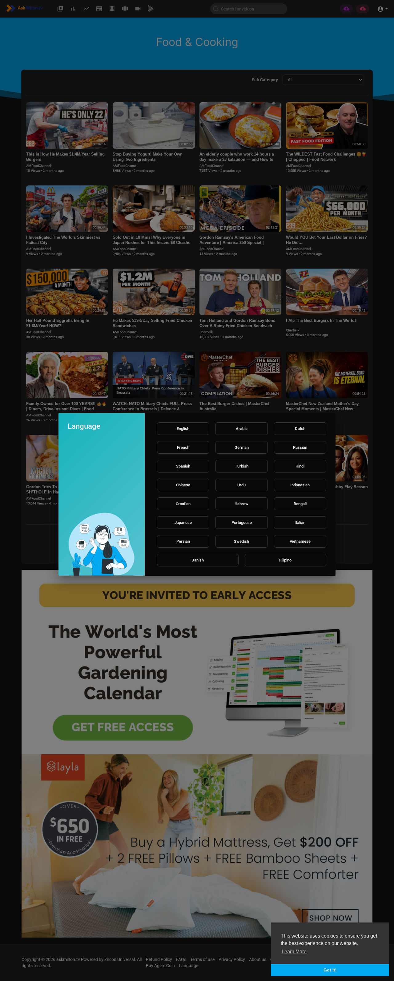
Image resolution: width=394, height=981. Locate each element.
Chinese (183, 485)
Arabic (241, 428)
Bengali (300, 503)
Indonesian (300, 485)
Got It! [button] (330, 969)
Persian (183, 541)
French (183, 447)
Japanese (183, 522)
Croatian (183, 503)
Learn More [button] (294, 951)
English (183, 428)
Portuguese (241, 522)
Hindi (300, 466)
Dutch (300, 428)
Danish (197, 560)
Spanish (183, 466)
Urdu (241, 485)
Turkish (241, 466)
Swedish (241, 541)
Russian (300, 447)
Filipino (285, 560)
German (242, 447)
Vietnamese (300, 541)
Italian (300, 522)
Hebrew (241, 503)
